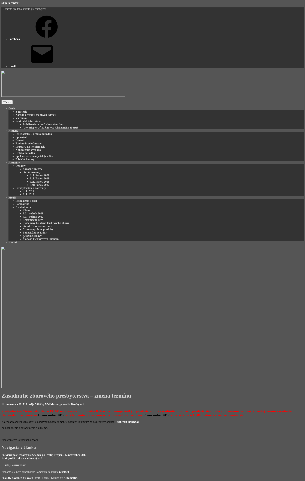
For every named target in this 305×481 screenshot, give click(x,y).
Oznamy (21, 165)
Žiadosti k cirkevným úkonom (41, 238)
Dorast (20, 140)
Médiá (12, 197)
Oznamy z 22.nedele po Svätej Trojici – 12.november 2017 (43, 454)
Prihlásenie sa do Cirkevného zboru (44, 124)
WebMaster (52, 404)
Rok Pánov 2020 (39, 175)
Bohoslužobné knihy (35, 232)
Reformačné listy (33, 219)
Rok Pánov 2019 (39, 178)
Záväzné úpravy (32, 168)
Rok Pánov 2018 (39, 181)
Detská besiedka (25, 152)
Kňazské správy (32, 235)
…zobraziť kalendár (127, 421)
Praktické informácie (28, 121)
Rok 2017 (28, 191)
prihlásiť (64, 471)
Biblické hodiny (25, 159)
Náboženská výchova (28, 149)
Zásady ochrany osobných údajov (36, 114)
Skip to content (10, 2)
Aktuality (14, 162)
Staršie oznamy (32, 172)
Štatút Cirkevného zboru (37, 226)
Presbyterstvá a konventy (31, 188)
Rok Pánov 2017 (39, 184)
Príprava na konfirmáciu (30, 146)
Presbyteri (77, 404)
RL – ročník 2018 (33, 213)
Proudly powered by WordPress (20, 477)
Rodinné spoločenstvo (28, 143)
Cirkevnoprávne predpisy (38, 229)
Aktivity (13, 130)
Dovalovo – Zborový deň (21, 458)
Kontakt (13, 242)
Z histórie (21, 111)
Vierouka (21, 117)
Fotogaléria (22, 203)
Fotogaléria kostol (26, 200)
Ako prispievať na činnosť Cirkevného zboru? (50, 127)
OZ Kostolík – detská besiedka (34, 133)
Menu (8, 102)
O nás (11, 108)
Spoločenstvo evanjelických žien (34, 156)
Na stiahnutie (23, 207)
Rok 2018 (28, 194)
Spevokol (21, 137)
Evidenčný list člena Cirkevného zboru (46, 223)
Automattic (70, 477)
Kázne (26, 210)
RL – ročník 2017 (33, 216)
